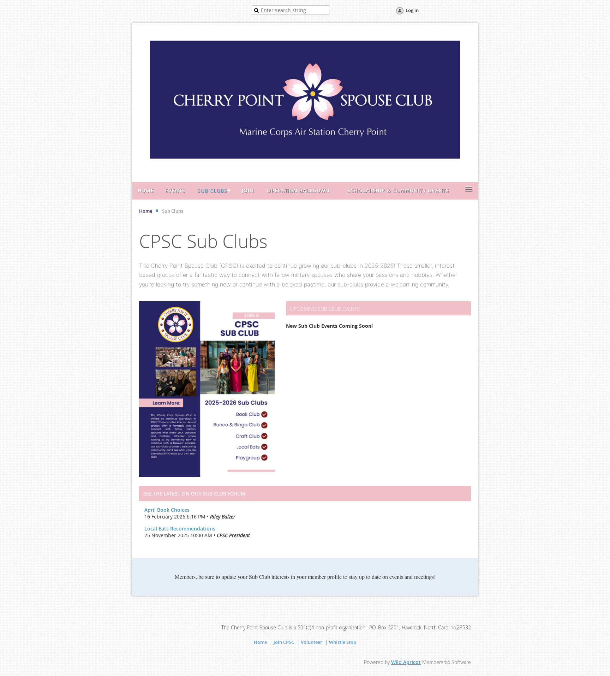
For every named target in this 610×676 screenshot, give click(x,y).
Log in (412, 10)
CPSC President (233, 535)
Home (145, 211)
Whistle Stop (342, 642)
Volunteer (311, 642)
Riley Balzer (222, 516)
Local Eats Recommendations (179, 528)
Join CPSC (284, 642)
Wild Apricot (406, 662)
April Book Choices (167, 509)
